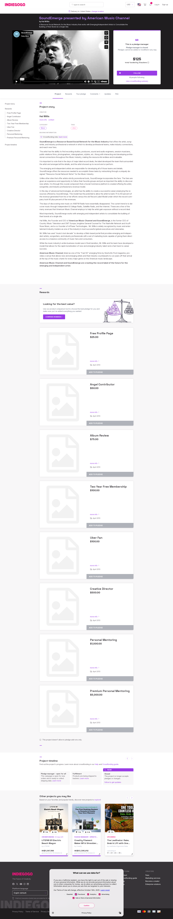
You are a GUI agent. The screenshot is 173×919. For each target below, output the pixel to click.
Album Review (12, 120)
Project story (10, 104)
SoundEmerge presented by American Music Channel (84, 18)
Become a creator (152, 881)
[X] (17, 884)
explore (97, 800)
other (74, 128)
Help (97, 764)
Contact (124, 875)
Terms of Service (32, 912)
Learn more (56, 781)
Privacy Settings (47, 912)
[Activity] (150, 4)
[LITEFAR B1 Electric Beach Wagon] (54, 818)
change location (97, 11)
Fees (147, 875)
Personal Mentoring (14, 134)
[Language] (139, 4)
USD (128, 5)
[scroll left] (127, 758)
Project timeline (11, 145)
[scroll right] (131, 798)
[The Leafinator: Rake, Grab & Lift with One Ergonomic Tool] (119, 818)
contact (51, 120)
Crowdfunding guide (110, 764)
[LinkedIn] (28, 884)
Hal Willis (45, 21)
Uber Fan (10, 127)
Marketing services (152, 878)
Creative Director (13, 131)
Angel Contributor (14, 116)
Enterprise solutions (153, 884)
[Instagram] (24, 884)
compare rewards (53, 317)
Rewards (8, 109)
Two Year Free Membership (18, 124)
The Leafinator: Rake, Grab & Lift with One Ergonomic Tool (118, 843)
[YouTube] (21, 884)
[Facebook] (13, 884)
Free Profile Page (14, 113)
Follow (137, 73)
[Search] (72, 4)
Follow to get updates (113, 782)
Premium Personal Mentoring (18, 138)
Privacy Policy (17, 912)
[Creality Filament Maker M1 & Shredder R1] (86, 818)
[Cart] (145, 4)
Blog (123, 881)
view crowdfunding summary (137, 81)
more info (43, 120)
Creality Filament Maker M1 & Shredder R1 (85, 843)
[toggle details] (68, 855)
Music (43, 128)
